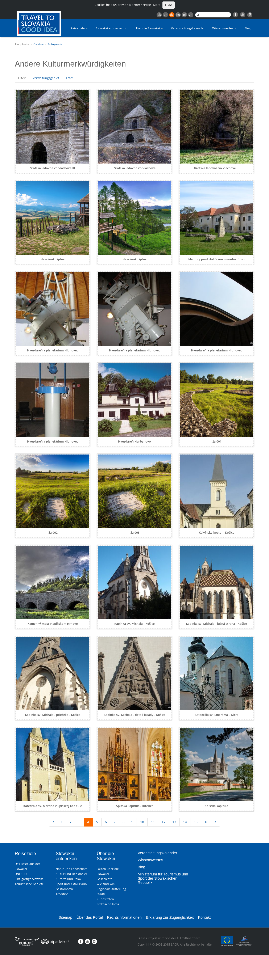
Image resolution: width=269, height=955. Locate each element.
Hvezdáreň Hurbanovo (134, 441)
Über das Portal (89, 917)
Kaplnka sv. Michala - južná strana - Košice (216, 624)
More (156, 5)
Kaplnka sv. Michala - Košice (134, 624)
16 (206, 822)
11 (153, 822)
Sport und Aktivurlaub (71, 884)
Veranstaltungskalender (188, 28)
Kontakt (204, 917)
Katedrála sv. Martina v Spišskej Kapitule (52, 806)
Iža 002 (53, 532)
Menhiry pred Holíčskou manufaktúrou (216, 259)
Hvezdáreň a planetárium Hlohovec (52, 350)
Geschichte (104, 879)
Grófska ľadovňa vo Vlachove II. (216, 168)
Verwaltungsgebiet (46, 78)
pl (184, 15)
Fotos (70, 78)
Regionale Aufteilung (111, 889)
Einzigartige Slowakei (29, 879)
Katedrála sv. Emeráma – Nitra (216, 715)
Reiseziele (78, 28)
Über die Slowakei (148, 28)
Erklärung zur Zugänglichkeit (170, 917)
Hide (168, 5)
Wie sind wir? (106, 884)
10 (142, 822)
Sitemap (65, 917)
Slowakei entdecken (110, 28)
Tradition (62, 894)
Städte (101, 894)
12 (163, 822)
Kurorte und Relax (68, 879)
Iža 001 (217, 441)
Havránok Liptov (53, 259)
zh (191, 15)
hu (178, 15)
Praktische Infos (108, 904)
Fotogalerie (55, 44)
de (172, 15)
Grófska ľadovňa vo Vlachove (135, 168)
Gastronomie (65, 889)
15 (196, 822)
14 (185, 822)
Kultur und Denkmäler (71, 874)
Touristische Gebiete (29, 884)
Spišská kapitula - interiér (134, 806)
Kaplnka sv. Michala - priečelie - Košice (52, 715)
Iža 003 (135, 532)
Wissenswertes (223, 28)
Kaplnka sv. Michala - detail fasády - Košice (134, 715)
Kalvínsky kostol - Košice (216, 532)
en (165, 15)
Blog (247, 28)
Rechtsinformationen (124, 917)
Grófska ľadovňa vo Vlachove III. (53, 168)
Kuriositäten (105, 899)
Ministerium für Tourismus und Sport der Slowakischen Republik (163, 878)
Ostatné (38, 44)
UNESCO (21, 874)
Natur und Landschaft (71, 869)
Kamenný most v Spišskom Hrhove (53, 624)
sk (159, 15)
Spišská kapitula (216, 806)
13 (174, 822)
